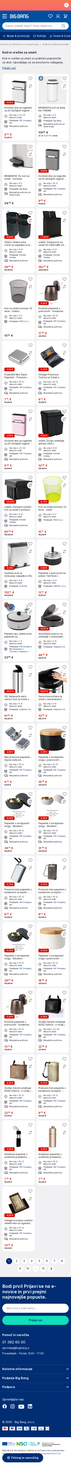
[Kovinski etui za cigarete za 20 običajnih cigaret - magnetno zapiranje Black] (53, 174)
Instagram (12, 1406)
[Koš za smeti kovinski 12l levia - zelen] (53, 505)
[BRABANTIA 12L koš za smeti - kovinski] (18, 174)
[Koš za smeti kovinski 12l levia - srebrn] (18, 307)
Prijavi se (35, 1320)
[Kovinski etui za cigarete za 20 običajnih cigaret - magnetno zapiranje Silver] (18, 107)
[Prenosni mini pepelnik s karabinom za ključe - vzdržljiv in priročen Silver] (18, 888)
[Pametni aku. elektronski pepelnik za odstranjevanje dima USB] (18, 630)
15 (43, 1268)
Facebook (4, 1406)
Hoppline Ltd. (59, 647)
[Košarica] (65, 16)
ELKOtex (23, 586)
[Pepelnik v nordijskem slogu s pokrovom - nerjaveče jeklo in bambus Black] (53, 756)
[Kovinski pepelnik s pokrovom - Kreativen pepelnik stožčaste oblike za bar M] (53, 307)
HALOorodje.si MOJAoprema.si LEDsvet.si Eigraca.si (20, 649)
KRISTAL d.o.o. (59, 586)
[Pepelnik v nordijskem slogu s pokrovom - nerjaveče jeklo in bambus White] (53, 954)
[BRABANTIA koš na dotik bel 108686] (53, 107)
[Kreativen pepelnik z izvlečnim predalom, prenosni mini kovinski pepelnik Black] (18, 1153)
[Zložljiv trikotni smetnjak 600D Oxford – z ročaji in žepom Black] (53, 1020)
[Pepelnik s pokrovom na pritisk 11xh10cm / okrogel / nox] (53, 569)
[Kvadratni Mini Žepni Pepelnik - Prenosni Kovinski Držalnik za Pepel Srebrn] (18, 373)
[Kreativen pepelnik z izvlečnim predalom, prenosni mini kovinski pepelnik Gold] (53, 1153)
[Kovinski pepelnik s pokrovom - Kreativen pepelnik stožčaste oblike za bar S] (18, 1020)
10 (27, 1268)
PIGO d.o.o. (24, 321)
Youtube (21, 1406)
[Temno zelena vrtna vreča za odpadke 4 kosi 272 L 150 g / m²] (18, 241)
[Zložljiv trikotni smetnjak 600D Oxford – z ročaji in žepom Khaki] (18, 1086)
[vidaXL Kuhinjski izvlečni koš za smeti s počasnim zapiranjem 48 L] (18, 505)
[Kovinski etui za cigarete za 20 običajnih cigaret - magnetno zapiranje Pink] (18, 439)
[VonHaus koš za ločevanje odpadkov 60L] (18, 569)
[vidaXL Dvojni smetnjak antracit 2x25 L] (53, 439)
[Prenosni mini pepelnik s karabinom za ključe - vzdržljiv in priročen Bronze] (53, 1086)
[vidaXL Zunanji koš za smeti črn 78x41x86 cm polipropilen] (53, 241)
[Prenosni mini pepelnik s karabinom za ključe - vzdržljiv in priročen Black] (53, 888)
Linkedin (30, 1406)
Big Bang (57, 121)
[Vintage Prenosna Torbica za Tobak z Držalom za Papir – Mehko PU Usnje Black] (53, 373)
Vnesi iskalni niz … (30, 25)
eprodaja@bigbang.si (15, 1347)
